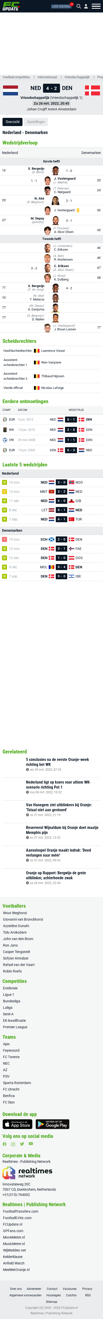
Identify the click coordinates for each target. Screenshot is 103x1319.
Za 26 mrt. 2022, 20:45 (51, 103)
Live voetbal (61, 6)
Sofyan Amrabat (15, 958)
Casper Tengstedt (16, 952)
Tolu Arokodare (14, 932)
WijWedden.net (14, 1250)
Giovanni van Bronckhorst (23, 919)
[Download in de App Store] (17, 1124)
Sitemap (51, 1302)
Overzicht (13, 122)
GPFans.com (13, 1231)
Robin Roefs (12, 971)
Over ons (16, 1289)
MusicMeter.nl (14, 1244)
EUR (12, 419)
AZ (5, 1070)
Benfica (9, 1096)
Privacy (87, 1289)
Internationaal (47, 77)
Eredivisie (10, 988)
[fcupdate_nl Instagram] (13, 1144)
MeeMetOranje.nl (16, 1270)
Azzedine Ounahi (16, 926)
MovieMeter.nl (14, 1237)
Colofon (71, 1295)
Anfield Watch (13, 1263)
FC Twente (11, 1057)
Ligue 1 (8, 995)
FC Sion (9, 1102)
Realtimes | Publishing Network (51, 1313)
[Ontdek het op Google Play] (53, 1124)
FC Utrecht (11, 1089)
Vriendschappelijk (77, 77)
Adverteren (34, 1289)
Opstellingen (36, 122)
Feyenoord (11, 1050)
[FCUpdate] (11, 6)
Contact (52, 1289)
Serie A (8, 1014)
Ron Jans (10, 945)
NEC (6, 1063)
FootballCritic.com (17, 1218)
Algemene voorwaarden (26, 1295)
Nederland (10, 153)
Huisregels (53, 1295)
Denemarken (91, 153)
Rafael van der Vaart (19, 965)
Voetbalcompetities (16, 77)
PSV (6, 1076)
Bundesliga (11, 1001)
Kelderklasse (12, 1257)
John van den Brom (18, 939)
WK (11, 430)
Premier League (15, 1027)
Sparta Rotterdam (17, 1083)
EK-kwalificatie (14, 1021)
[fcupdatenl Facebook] (4, 1144)
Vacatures (69, 1289)
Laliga (7, 1008)
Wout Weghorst (15, 913)
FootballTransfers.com (20, 1211)
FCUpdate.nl (12, 1224)
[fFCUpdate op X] (22, 1144)
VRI (11, 440)
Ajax (6, 1044)
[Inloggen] (84, 6)
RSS (87, 1295)
